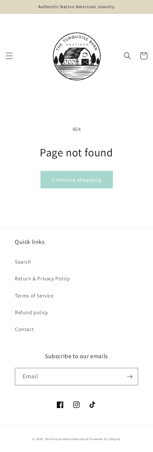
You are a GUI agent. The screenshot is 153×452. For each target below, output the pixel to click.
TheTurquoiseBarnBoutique (66, 439)
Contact (24, 329)
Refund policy (31, 312)
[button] (9, 56)
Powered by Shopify (105, 439)
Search (23, 261)
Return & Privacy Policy (42, 278)
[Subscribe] (129, 376)
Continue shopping (77, 179)
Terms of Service (34, 295)
